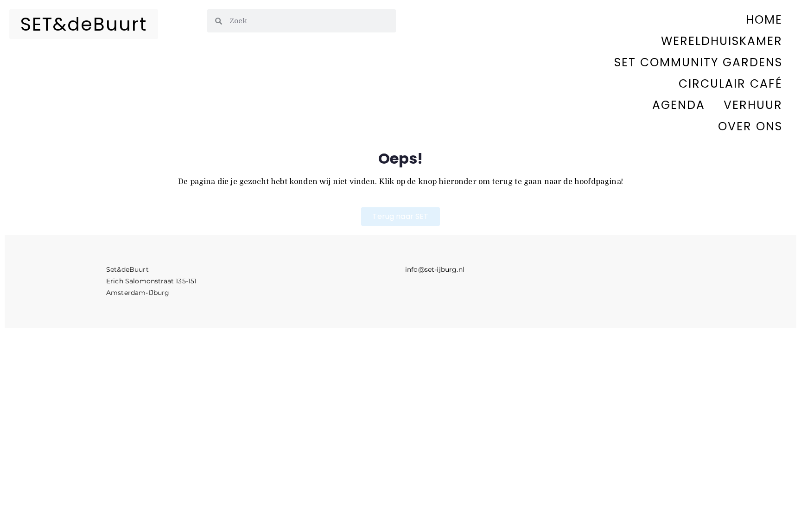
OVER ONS (750, 126)
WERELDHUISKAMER (721, 41)
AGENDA (678, 105)
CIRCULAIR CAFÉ (730, 84)
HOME (764, 20)
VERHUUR (753, 105)
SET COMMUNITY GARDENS (698, 62)
